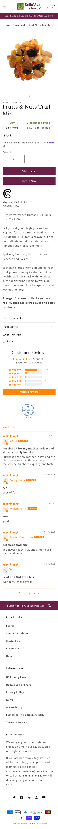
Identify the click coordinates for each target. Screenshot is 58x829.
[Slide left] (21, 96)
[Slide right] (36, 96)
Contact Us (13, 641)
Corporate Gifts (16, 648)
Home (7, 25)
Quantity (7, 152)
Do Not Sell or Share (18, 684)
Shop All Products (17, 633)
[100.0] (28, 410)
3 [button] (30, 593)
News (9, 699)
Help (9, 656)
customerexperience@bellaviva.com (29, 771)
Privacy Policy (15, 692)
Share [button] (9, 341)
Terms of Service (16, 722)
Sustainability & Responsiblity (25, 714)
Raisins (17, 25)
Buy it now (29, 181)
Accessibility (14, 707)
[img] (11, 436)
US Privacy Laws (16, 677)
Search (10, 626)
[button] (4, 6)
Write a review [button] (29, 391)
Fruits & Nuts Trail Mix (38, 25)
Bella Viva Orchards (24, 824)
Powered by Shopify (39, 824)
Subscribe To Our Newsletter (26, 605)
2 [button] (25, 593)
